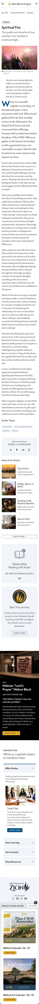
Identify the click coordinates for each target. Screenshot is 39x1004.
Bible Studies (11, 768)
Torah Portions (17, 13)
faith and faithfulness (23, 427)
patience (6, 431)
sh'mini (15, 431)
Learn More (19, 633)
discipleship (7, 427)
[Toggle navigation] (3, 4)
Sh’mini (30, 13)
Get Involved (11, 852)
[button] (36, 3)
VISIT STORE (32, 906)
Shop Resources (13, 861)
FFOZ (6, 13)
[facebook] (17, 451)
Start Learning (12, 842)
